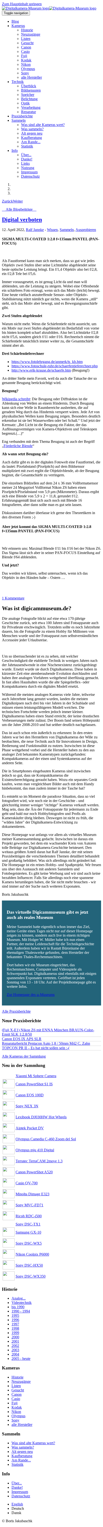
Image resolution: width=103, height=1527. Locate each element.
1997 (15, 1324)
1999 (15, 1333)
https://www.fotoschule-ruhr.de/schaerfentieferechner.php (54, 366)
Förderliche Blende (18, 446)
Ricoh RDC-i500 (29, 1216)
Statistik (17, 1464)
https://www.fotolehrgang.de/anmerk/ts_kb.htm (47, 362)
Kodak (16, 1407)
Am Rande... (21, 1460)
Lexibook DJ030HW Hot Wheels (41, 1117)
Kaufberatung (21, 1456)
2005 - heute (20, 1359)
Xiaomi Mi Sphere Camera (36, 1076)
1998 (15, 1328)
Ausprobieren (85, 230)
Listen (16, 1386)
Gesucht (17, 1390)
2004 (15, 1354)
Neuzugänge (21, 1381)
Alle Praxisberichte (16, 1011)
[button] (18, 26)
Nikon (16, 1412)
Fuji (14, 1403)
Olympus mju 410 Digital (35, 1150)
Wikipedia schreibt (16, 399)
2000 (15, 1337)
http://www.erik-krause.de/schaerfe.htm (41, 370)
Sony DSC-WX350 (31, 1276)
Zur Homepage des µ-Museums (31, 995)
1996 (15, 1320)
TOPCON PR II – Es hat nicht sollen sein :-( (35, 1048)
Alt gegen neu (22, 1452)
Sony (15, 1420)
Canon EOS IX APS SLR (21, 1039)
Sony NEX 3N (27, 1106)
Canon (16, 1394)
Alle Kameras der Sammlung (24, 1056)
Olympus (18, 1416)
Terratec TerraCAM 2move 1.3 (39, 1161)
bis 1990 (17, 1307)
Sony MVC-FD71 (29, 1205)
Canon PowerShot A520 (34, 1172)
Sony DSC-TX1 (28, 1224)
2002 (15, 1346)
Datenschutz (20, 1496)
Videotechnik (21, 1303)
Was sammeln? (22, 1447)
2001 (15, 1341)
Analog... (18, 1298)
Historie (17, 1377)
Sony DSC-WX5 (29, 1243)
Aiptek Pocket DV (30, 1128)
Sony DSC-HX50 (29, 1265)
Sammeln (67, 230)
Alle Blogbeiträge (19, 209)
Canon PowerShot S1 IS (34, 1084)
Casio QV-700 (27, 1183)
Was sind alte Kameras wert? (33, 1443)
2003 (15, 1350)
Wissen (52, 230)
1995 (15, 1315)
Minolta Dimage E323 (32, 1194)
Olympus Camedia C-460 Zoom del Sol (46, 1139)
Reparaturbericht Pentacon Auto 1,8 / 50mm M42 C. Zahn (46, 1043)
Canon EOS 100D (30, 1095)
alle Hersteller (21, 1425)
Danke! (17, 1487)
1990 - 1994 (20, 1311)
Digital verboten (22, 219)
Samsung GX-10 (28, 1232)
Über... (16, 1483)
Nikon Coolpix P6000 (32, 1254)
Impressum (19, 1492)
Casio (15, 1399)
